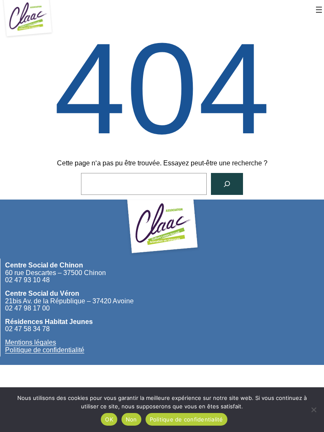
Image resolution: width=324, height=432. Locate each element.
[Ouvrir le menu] (319, 10)
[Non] (313, 409)
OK (109, 419)
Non (131, 419)
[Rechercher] (227, 184)
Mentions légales (30, 342)
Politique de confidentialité (44, 350)
